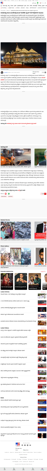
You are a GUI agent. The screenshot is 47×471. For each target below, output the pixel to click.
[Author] (2, 72)
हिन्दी (5, 0)
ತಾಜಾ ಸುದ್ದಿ (5, 5)
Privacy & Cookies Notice (28, 452)
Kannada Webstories (7, 271)
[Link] (16, 157)
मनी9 (33, 0)
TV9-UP (36, 0)
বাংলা (19, 0)
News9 (2, 0)
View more (43, 292)
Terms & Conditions (37, 452)
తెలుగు (9, 0)
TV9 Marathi (13, 459)
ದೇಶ (28, 5)
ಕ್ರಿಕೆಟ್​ (15, 5)
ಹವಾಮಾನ (23, 8)
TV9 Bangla (24, 459)
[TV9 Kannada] (2, 3)
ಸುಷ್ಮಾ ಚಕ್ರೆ (5, 72)
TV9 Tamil (41, 459)
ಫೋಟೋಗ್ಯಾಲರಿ (20, 5)
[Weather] (32, 3)
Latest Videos (5, 328)
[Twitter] (25, 445)
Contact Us (7, 452)
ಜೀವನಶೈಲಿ (35, 5)
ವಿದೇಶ (31, 5)
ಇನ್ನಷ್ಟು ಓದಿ (43, 271)
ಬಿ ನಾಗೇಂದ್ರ (4, 8)
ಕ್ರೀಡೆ (25, 5)
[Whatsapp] (37, 3)
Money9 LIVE (31, 461)
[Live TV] (40, 3)
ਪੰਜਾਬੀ (22, 0)
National (8, 10)
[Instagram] (27, 445)
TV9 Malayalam (15, 461)
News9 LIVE (25, 461)
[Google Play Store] (19, 449)
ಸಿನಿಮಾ (11, 5)
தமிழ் (26, 0)
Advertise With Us (18, 452)
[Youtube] (5, 194)
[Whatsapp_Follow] (8, 194)
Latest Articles (5, 292)
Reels (2, 398)
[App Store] (27, 450)
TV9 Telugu (19, 459)
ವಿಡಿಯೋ (18, 8)
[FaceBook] (22, 445)
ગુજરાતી (16, 0)
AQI (35, 3)
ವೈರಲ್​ (43, 5)
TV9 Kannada (3, 10)
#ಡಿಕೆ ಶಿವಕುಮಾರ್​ (33, 8)
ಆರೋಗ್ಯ (39, 5)
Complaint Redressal (23, 454)
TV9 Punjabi (35, 459)
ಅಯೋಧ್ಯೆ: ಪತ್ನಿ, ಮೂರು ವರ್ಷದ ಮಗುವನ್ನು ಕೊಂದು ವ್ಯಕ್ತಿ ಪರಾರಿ (21, 124)
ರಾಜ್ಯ (9, 5)
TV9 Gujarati (30, 459)
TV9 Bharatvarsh (7, 459)
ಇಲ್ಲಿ (19, 190)
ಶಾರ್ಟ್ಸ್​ (27, 8)
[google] (37, 72)
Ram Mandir (10, 196)
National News (3, 196)
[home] (1, 6)
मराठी (12, 0)
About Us (12, 452)
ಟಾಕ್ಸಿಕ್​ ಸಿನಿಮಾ (11, 8)
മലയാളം (29, 0)
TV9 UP (20, 461)
